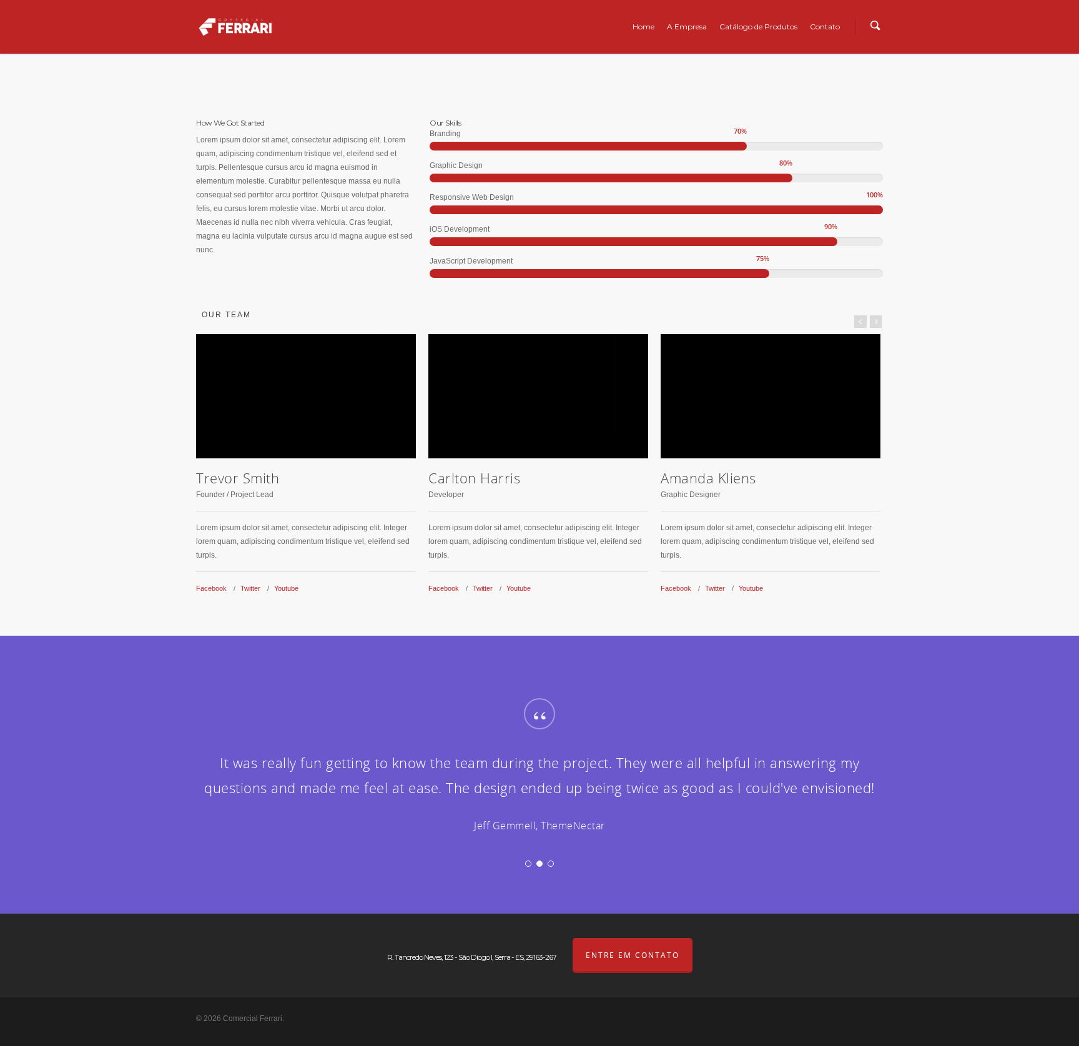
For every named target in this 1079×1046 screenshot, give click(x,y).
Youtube (286, 588)
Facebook (211, 588)
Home (643, 26)
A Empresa (687, 26)
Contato (825, 26)
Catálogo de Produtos (758, 26)
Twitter (250, 588)
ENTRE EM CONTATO (632, 955)
